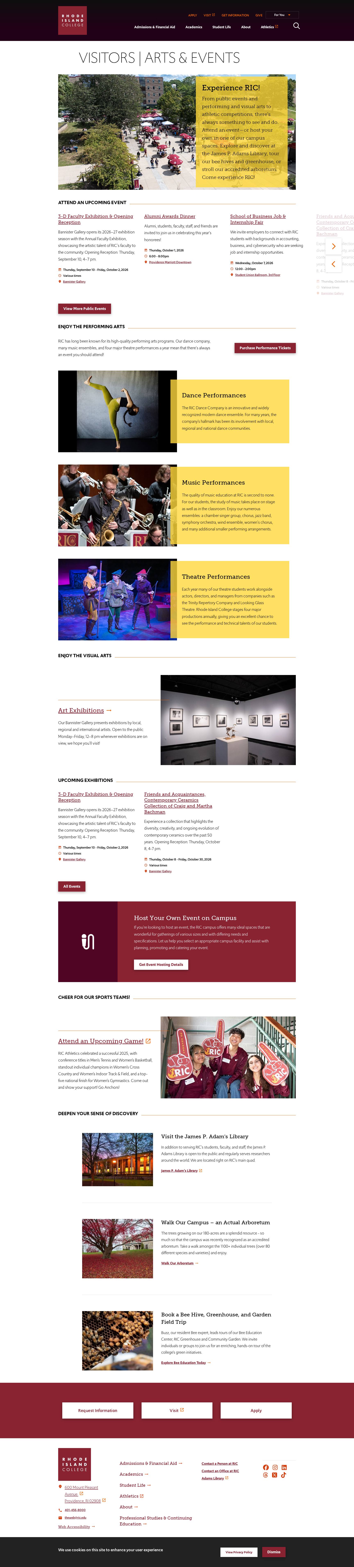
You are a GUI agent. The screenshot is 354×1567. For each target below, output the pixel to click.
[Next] (333, 246)
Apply (256, 1410)
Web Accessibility (74, 1527)
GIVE (258, 15)
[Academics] (180, 38)
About (246, 27)
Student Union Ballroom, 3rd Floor (257, 275)
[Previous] (333, 264)
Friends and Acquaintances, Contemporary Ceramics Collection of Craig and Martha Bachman (178, 803)
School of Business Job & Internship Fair (258, 219)
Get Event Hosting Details (161, 964)
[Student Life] (207, 38)
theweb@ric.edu (75, 1517)
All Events (71, 886)
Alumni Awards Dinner (169, 216)
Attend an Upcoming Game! (100, 1041)
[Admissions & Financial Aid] (129, 38)
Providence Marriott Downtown (170, 262)
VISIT (207, 15)
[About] (236, 38)
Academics (193, 27)
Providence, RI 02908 (83, 1501)
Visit (174, 1410)
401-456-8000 (75, 1510)
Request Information (97, 1410)
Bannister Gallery (74, 281)
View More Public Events (84, 308)
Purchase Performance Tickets (265, 348)
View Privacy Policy (239, 1552)
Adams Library (213, 1478)
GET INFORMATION (235, 15)
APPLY (192, 15)
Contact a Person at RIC (220, 1463)
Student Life (221, 27)
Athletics (267, 27)
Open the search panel (296, 26)
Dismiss (273, 1552)
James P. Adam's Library (179, 1170)
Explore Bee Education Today (183, 1362)
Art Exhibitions (81, 710)
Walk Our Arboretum (177, 1263)
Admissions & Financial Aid (154, 27)
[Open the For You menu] (282, 16)
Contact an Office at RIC (220, 1471)
